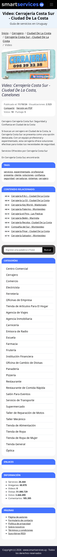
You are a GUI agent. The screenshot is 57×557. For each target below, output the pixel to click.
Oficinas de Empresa (19, 300)
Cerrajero (18, 33)
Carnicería (12, 325)
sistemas (33, 178)
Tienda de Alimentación (21, 425)
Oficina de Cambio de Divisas (24, 363)
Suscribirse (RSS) (17, 533)
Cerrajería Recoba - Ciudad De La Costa (31, 222)
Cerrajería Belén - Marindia (25, 218)
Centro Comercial (17, 268)
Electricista (13, 287)
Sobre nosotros (16, 526)
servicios (8, 171)
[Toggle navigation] (51, 4)
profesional (37, 171)
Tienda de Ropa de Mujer (22, 438)
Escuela (10, 337)
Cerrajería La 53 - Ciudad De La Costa (30, 200)
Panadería (12, 369)
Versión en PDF (24, 108)
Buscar (47, 249)
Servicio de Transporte (20, 400)
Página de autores (17, 517)
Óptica (10, 450)
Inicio (5, 33)
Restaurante (13, 381)
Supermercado (15, 406)
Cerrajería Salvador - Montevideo (28, 235)
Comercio (12, 281)
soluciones (28, 175)
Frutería (11, 350)
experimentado (22, 171)
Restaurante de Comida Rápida (25, 388)
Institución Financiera (19, 356)
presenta (8, 175)
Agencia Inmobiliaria (19, 319)
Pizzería (11, 375)
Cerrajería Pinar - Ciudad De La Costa (30, 231)
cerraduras (21, 178)
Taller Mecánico (15, 419)
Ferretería (12, 294)
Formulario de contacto (20, 520)
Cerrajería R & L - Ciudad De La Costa (30, 196)
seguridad (9, 178)
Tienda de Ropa (16, 431)
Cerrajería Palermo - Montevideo (28, 209)
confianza (40, 175)
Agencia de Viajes (17, 312)
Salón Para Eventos (18, 394)
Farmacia (12, 344)
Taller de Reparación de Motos (25, 413)
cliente (17, 175)
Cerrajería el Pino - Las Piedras (27, 213)
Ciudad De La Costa (39, 33)
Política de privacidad (19, 523)
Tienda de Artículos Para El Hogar (27, 306)
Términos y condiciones (20, 530)
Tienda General (15, 444)
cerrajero (43, 178)
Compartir (9, 108)
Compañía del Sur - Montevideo (27, 226)
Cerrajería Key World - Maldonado (29, 204)
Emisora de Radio (17, 331)
